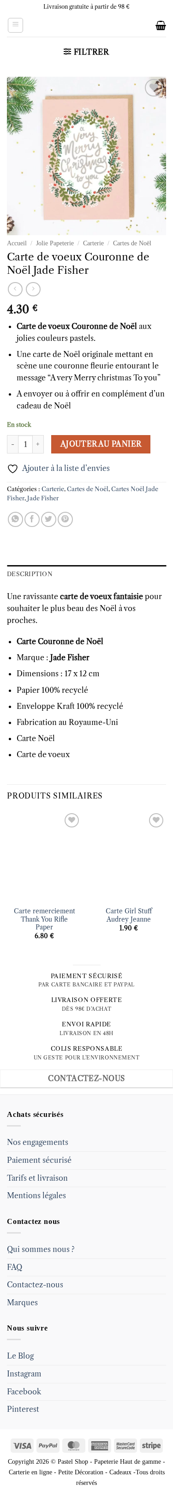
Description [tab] (30, 574)
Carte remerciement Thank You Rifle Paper (44, 919)
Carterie (93, 243)
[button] (15, 25)
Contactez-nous (35, 1284)
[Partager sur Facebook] (32, 519)
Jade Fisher (43, 498)
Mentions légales (36, 1195)
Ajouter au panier (101, 444)
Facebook (24, 1391)
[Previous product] (33, 289)
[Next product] (15, 289)
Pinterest (23, 1409)
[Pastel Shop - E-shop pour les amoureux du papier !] (87, 25)
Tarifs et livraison (37, 1178)
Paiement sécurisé (39, 1160)
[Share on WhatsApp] (15, 519)
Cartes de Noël (132, 243)
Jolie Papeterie (55, 243)
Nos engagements (37, 1142)
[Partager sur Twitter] (48, 519)
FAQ (14, 1267)
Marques (22, 1302)
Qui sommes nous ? (41, 1249)
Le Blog (20, 1355)
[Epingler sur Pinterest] (65, 519)
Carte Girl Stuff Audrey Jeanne (129, 915)
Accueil (17, 243)
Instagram (24, 1373)
